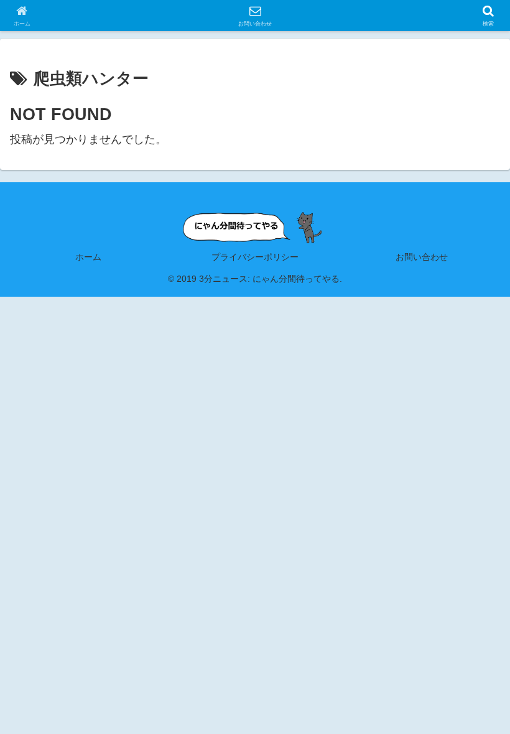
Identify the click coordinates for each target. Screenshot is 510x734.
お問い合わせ (422, 257)
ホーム (88, 257)
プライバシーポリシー (255, 257)
